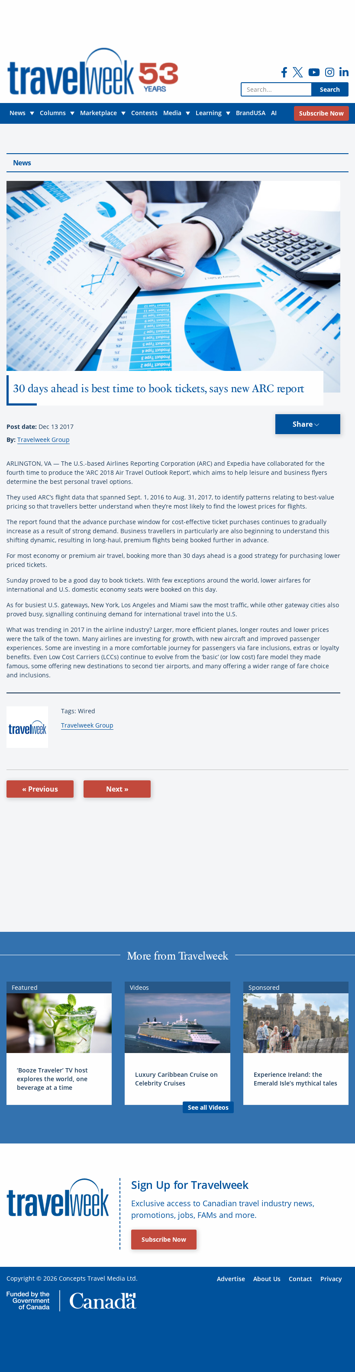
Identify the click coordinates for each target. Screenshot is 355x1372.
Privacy (331, 1279)
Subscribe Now (164, 1239)
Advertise (231, 1279)
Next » (117, 789)
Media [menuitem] (172, 113)
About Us (267, 1279)
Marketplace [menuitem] (98, 113)
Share (303, 424)
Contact (300, 1279)
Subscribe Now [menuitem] (321, 113)
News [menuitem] (18, 113)
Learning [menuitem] (209, 113)
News (22, 162)
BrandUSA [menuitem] (250, 113)
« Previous (40, 789)
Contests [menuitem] (144, 113)
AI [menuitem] (274, 113)
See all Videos (208, 1107)
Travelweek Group (43, 439)
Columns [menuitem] (53, 113)
